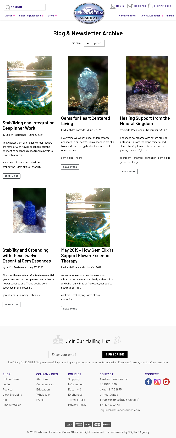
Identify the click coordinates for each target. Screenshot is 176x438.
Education (43, 389)
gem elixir (150, 157)
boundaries (22, 162)
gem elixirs (23, 166)
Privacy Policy (77, 405)
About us (42, 379)
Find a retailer (12, 405)
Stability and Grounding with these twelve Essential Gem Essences (27, 255)
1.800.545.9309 (110, 399)
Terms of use (76, 399)
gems (123, 161)
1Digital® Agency (138, 432)
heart (79, 157)
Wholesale (43, 394)
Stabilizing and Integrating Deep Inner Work (29, 125)
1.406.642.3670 (110, 405)
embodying (9, 166)
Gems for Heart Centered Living (85, 120)
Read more (11, 176)
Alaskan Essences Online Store (58, 432)
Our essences (45, 384)
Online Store (11, 379)
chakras (35, 162)
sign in (120, 6)
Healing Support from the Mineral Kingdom (145, 120)
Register (140, 6)
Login (6, 384)
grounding (23, 294)
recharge (134, 161)
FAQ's (39, 399)
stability (36, 166)
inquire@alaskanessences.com (120, 410)
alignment (8, 162)
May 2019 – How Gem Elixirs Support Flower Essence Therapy (87, 255)
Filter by (76, 43)
